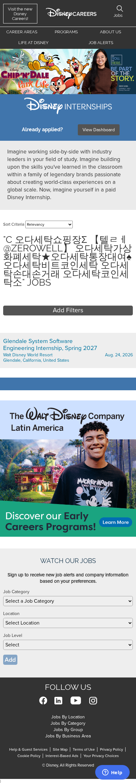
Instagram (93, 700)
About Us (110, 31)
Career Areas (21, 31)
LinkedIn (58, 700)
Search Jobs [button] (120, 8)
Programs (66, 31)
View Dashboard (99, 130)
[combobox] (68, 601)
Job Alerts (101, 42)
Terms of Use (84, 749)
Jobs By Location (68, 717)
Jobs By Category (68, 723)
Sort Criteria (13, 224)
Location (11, 613)
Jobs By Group (68, 729)
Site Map (60, 749)
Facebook (43, 700)
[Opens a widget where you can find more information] (112, 773)
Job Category (16, 591)
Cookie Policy (28, 756)
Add (10, 659)
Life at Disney (33, 42)
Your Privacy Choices (101, 756)
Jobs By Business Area (68, 736)
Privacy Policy (111, 749)
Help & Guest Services (28, 749)
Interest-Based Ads (62, 756)
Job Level (12, 635)
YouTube (76, 700)
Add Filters (68, 310)
